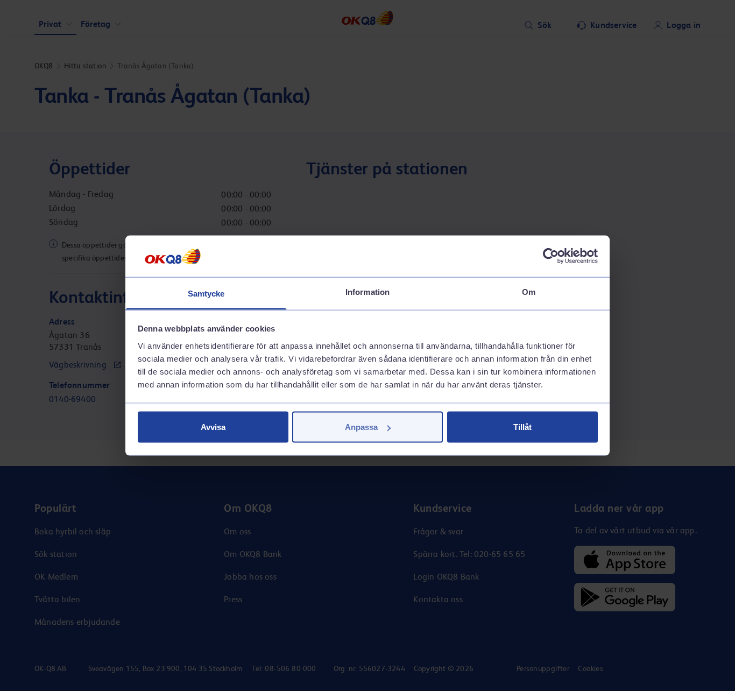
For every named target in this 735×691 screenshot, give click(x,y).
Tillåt (522, 427)
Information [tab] (367, 291)
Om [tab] (528, 291)
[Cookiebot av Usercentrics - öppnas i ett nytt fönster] (551, 256)
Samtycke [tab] (206, 293)
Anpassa (361, 427)
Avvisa (213, 427)
